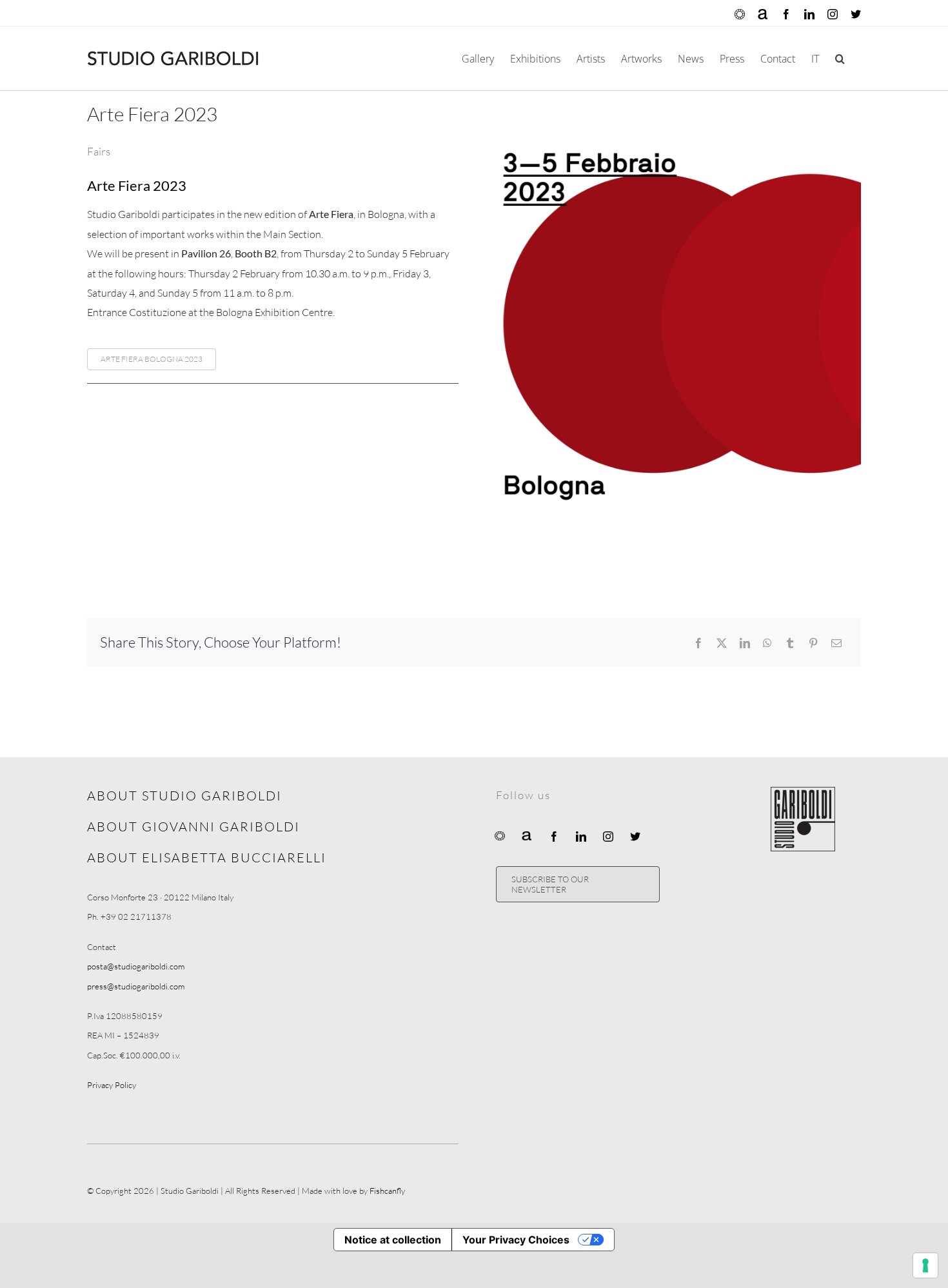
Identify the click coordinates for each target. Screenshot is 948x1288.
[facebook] (554, 836)
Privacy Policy (111, 1085)
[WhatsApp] (767, 643)
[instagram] (608, 836)
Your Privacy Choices (515, 1239)
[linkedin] (581, 836)
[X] (721, 643)
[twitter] (635, 836)
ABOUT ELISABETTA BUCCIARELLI (206, 857)
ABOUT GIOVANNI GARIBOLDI (193, 826)
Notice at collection (392, 1239)
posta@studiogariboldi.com (135, 966)
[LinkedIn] (744, 643)
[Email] (836, 643)
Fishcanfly (387, 1190)
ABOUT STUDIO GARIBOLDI (184, 796)
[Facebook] (698, 643)
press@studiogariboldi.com (135, 986)
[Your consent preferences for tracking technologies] (925, 1265)
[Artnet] (527, 835)
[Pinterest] (813, 643)
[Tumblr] (790, 643)
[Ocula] (499, 835)
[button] (840, 58)
